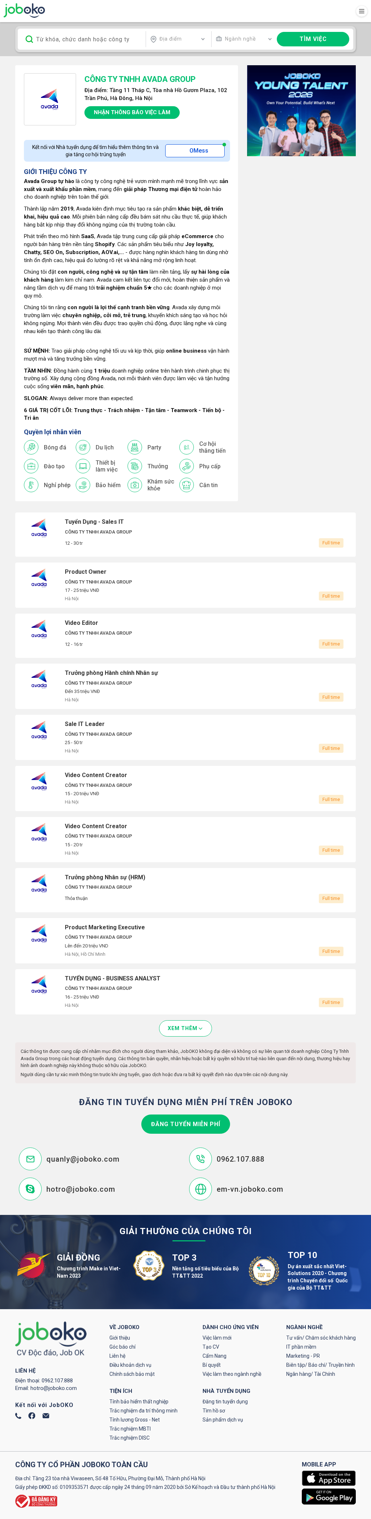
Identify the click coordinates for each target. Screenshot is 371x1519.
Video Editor (185, 635)
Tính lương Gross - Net (134, 1420)
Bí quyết (212, 1365)
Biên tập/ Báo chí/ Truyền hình (320, 1365)
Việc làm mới (217, 1338)
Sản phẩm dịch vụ (223, 1420)
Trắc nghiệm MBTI (130, 1429)
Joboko (24, 10)
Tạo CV (211, 1347)
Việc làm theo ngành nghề (232, 1374)
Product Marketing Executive (185, 940)
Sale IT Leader (185, 737)
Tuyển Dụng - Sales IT (185, 534)
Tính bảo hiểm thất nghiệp (138, 1401)
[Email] (45, 1416)
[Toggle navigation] (361, 11)
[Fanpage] (32, 1417)
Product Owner (185, 585)
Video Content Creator (185, 788)
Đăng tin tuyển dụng (225, 1401)
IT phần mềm (301, 1347)
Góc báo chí (122, 1347)
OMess (198, 150)
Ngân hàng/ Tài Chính (310, 1374)
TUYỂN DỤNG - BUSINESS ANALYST (185, 992)
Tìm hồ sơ (214, 1411)
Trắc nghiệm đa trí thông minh (143, 1411)
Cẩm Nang (214, 1356)
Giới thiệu (119, 1338)
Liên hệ (117, 1356)
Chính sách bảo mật (132, 1374)
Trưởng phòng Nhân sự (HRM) (185, 890)
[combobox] (177, 39)
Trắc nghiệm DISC (129, 1438)
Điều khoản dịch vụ (130, 1365)
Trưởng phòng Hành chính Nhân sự (185, 686)
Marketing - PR (303, 1356)
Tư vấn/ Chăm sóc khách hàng (321, 1338)
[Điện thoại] (18, 1417)
